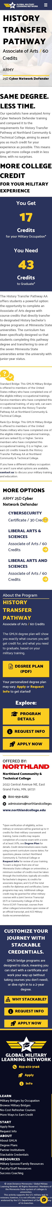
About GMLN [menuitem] (8, 1141)
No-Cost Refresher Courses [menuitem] (17, 1110)
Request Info (11, 861)
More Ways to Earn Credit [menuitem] (16, 1115)
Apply (21, 687)
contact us (7, 472)
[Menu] (45, 5)
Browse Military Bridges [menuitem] (15, 1105)
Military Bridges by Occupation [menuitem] (20, 1101)
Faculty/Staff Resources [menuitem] (15, 1168)
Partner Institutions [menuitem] (12, 1150)
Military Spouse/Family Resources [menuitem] (22, 1164)
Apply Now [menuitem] (7, 1127)
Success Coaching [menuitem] (11, 1173)
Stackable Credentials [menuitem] (14, 1155)
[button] (44, 1200)
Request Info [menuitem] (8, 1131)
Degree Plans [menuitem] (8, 1145)
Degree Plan (32, 843)
